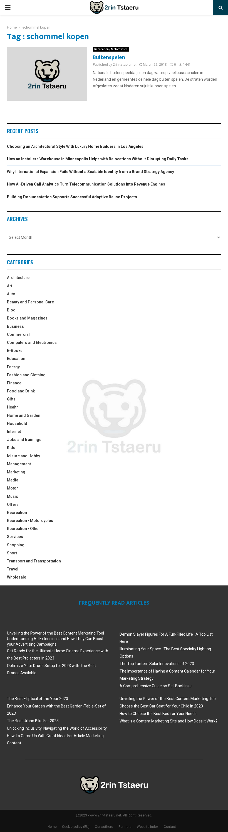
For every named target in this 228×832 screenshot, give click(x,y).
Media (12, 480)
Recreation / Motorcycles (111, 49)
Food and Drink (21, 391)
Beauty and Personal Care (30, 302)
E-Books (15, 350)
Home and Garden (23, 415)
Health (13, 407)
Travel (12, 569)
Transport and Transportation (34, 561)
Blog (11, 310)
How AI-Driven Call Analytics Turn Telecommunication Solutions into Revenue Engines (86, 184)
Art (9, 286)
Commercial (18, 334)
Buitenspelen (109, 57)
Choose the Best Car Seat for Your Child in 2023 (161, 706)
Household (17, 423)
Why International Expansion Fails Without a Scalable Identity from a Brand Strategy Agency (90, 171)
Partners (125, 827)
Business (15, 326)
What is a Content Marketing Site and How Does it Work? (168, 721)
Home (52, 827)
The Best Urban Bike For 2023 (33, 721)
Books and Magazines (27, 318)
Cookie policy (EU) (76, 827)
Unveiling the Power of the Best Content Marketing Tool (55, 633)
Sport (12, 553)
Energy (13, 367)
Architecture (18, 277)
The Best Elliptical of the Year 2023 (37, 698)
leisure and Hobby (23, 456)
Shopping (15, 545)
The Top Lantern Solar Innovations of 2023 (157, 663)
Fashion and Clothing (26, 375)
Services (15, 536)
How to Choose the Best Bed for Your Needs (158, 713)
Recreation (17, 512)
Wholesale (16, 577)
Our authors (104, 827)
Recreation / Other (23, 528)
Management (19, 464)
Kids (11, 447)
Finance (14, 383)
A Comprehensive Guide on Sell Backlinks (156, 686)
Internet (14, 431)
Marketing (16, 472)
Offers (13, 504)
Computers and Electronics (32, 342)
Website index (147, 827)
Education (16, 358)
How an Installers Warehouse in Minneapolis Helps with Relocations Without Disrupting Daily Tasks (98, 159)
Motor (12, 488)
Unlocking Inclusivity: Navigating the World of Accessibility (57, 728)
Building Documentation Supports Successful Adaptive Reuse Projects (72, 197)
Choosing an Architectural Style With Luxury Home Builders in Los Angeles (75, 146)
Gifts (11, 399)
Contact (170, 827)
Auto (11, 294)
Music (12, 496)
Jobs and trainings (24, 439)
